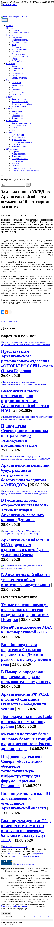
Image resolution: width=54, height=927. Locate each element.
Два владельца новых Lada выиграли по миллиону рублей (26, 721)
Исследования (18, 92)
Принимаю (6, 913)
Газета (9, 132)
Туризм (15, 59)
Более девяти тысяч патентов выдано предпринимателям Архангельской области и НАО (25, 400)
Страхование (17, 73)
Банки (14, 71)
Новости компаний (20, 33)
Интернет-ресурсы (20, 158)
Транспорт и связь (20, 40)
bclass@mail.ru (14, 854)
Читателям (16, 156)
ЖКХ (14, 44)
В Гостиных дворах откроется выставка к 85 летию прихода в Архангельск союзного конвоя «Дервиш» (24, 510)
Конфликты (17, 87)
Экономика (17, 52)
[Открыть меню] (4, 20)
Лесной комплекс (19, 49)
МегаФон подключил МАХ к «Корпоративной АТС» (26, 629)
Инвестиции (17, 68)
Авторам (15, 163)
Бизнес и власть (19, 99)
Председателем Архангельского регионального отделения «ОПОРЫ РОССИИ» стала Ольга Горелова (27, 361)
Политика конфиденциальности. (25, 856)
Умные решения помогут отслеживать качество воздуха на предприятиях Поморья (25, 612)
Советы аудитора (19, 78)
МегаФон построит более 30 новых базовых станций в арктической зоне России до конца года (26, 741)
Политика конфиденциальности (26, 170)
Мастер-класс (18, 111)
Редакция (16, 144)
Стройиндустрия (19, 42)
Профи (15, 113)
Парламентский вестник (22, 142)
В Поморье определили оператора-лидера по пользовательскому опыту (26, 676)
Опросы (15, 151)
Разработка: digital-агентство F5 (41, 916)
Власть (9, 97)
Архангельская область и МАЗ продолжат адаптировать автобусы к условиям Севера (25, 547)
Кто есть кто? (17, 118)
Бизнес (9, 80)
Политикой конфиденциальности (16, 906)
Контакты (16, 166)
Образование (17, 116)
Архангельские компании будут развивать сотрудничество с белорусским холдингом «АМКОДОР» (25, 475)
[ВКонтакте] (2, 312)
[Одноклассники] (6, 312)
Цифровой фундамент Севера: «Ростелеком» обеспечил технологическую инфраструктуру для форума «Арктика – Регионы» (22, 771)
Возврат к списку (9, 322)
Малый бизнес (18, 85)
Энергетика (17, 37)
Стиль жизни (12, 120)
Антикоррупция (19, 106)
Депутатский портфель (22, 104)
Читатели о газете (19, 147)
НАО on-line (17, 61)
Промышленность (20, 56)
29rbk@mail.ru (37, 854)
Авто (14, 130)
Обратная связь (13, 149)
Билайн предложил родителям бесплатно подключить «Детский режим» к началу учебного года (26, 654)
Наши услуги (17, 161)
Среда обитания (19, 125)
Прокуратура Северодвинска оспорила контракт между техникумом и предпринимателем (24, 435)
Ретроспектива (18, 54)
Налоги (15, 75)
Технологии (17, 94)
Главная (9, 25)
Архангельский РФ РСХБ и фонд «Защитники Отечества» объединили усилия (25, 701)
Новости (10, 28)
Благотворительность (21, 123)
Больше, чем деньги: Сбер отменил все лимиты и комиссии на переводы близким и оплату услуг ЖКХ (26, 830)
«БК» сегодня (18, 135)
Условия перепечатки (21, 168)
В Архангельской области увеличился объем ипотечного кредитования (25, 579)
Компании (16, 82)
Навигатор (16, 30)
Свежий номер (18, 137)
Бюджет (15, 66)
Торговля (16, 90)
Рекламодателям (19, 154)
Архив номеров (19, 139)
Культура (16, 128)
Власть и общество (20, 101)
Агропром (16, 47)
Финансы (10, 63)
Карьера (10, 109)
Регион (9, 35)
